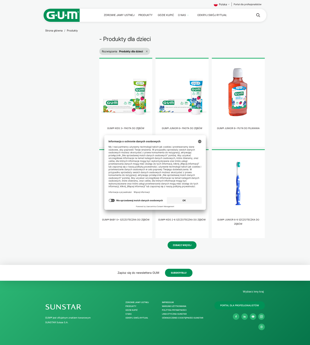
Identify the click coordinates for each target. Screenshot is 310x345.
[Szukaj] (255, 15)
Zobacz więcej (182, 245)
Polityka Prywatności (174, 310)
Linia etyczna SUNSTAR (174, 314)
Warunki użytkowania (174, 306)
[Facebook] (236, 316)
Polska (223, 4)
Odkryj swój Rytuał (212, 15)
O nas (182, 15)
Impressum (168, 302)
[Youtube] (253, 316)
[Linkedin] (244, 316)
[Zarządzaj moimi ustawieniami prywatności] (261, 327)
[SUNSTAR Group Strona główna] (77, 306)
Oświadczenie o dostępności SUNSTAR (182, 318)
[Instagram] (261, 316)
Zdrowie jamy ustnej (119, 15)
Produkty (145, 15)
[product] (125, 102)
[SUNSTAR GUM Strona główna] (62, 15)
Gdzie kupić (166, 15)
